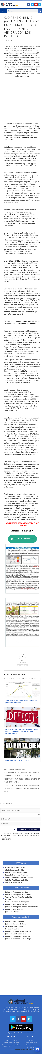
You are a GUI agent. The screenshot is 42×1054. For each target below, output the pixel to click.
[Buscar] (39, 11)
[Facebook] (28, 4)
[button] (2, 10)
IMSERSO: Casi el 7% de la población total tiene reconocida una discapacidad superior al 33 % (21, 788)
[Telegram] (39, 4)
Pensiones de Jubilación (15, 769)
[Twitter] (32, 4)
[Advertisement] (21, 100)
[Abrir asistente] (37, 1049)
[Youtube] (36, 4)
